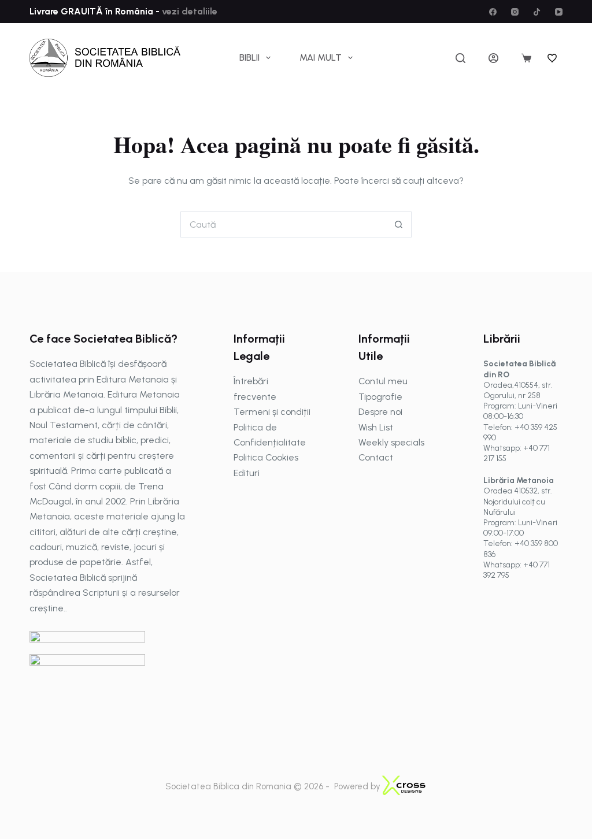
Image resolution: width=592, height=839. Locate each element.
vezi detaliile (188, 11)
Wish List (375, 427)
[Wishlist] (553, 58)
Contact (375, 457)
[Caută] (460, 58)
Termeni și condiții (272, 411)
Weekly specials (391, 442)
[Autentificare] (493, 58)
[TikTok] (537, 12)
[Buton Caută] (399, 224)
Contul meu (383, 381)
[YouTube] (559, 12)
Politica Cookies (266, 457)
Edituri (247, 472)
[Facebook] (493, 12)
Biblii (249, 57)
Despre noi (380, 411)
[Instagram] (515, 12)
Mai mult (320, 57)
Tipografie (380, 396)
